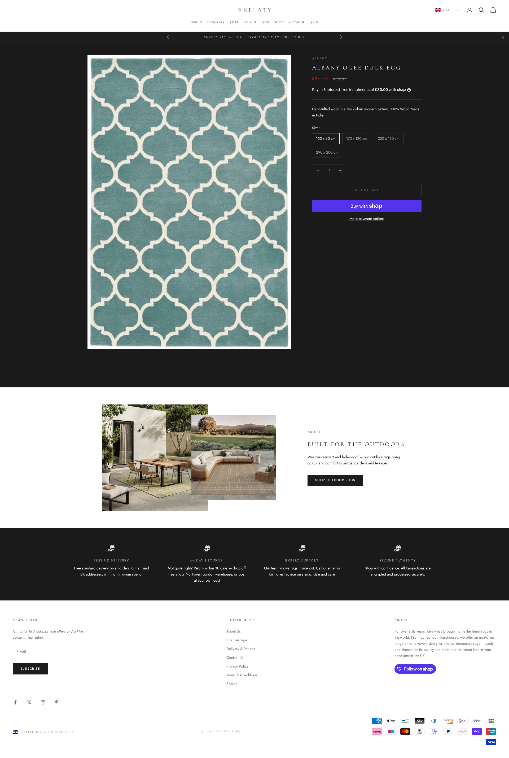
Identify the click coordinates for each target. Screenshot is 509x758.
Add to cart (367, 190)
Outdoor (297, 22)
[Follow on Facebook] (15, 702)
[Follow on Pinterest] (56, 702)
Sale (314, 22)
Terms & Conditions (241, 675)
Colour (250, 22)
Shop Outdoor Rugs (335, 480)
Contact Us (234, 657)
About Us (233, 631)
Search (231, 683)
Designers (215, 22)
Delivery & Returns (240, 648)
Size (265, 22)
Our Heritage (236, 640)
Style (234, 22)
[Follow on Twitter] (29, 702)
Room (279, 22)
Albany (319, 58)
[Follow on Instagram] (43, 702)
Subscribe (30, 668)
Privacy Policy (237, 666)
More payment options (366, 218)
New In (196, 22)
